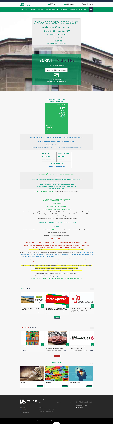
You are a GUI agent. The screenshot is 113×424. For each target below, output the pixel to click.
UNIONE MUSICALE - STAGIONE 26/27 (81, 308)
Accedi (91, 0)
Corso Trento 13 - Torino (86, 3)
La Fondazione (72, 9)
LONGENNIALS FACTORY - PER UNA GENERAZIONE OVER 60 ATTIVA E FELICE (56, 347)
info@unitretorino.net (25, 410)
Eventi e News (40, 9)
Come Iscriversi (33, 9)
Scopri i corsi (40, 386)
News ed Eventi (42, 404)
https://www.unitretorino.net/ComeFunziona (67, 276)
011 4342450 (23, 409)
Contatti (85, 9)
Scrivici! (67, 3)
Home (22, 9)
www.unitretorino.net (25, 412)
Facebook (41, 407)
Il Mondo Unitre (55, 9)
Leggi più (41, 311)
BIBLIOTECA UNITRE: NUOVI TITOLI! (30, 347)
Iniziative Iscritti (48, 9)
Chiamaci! (52, 3)
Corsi (40, 402)
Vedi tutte (57, 317)
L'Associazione (79, 9)
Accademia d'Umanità (63, 9)
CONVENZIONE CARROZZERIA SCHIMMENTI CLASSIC (79, 347)
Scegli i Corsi (27, 9)
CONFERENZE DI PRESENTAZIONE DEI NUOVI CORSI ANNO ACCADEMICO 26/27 (56, 309)
